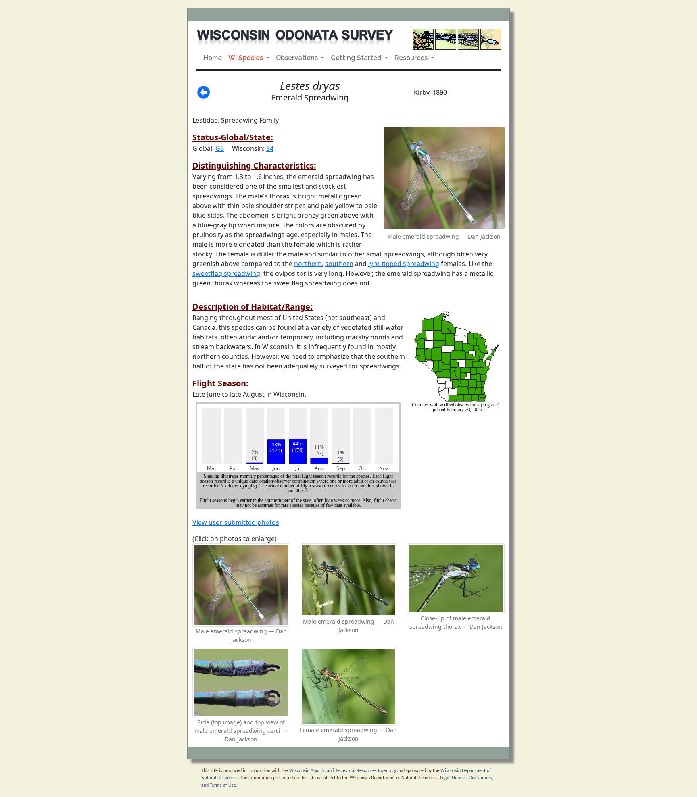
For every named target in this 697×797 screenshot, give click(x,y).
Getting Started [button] (357, 58)
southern (339, 263)
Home (213, 58)
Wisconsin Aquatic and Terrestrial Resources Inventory (342, 770)
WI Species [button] (246, 58)
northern (308, 263)
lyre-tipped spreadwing (403, 263)
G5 (219, 148)
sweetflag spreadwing (226, 273)
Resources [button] (411, 58)
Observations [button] (297, 58)
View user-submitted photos (235, 522)
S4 (269, 148)
